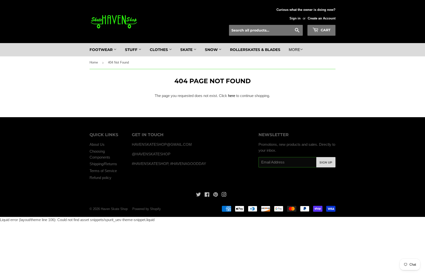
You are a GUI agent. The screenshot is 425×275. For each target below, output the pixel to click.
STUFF (131, 49)
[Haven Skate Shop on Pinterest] (215, 195)
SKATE (187, 49)
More (294, 50)
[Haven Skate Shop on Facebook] (207, 195)
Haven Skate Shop (114, 209)
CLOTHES (159, 49)
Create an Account (321, 18)
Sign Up (325, 162)
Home (94, 62)
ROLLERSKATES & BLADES (255, 49)
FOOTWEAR (102, 49)
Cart (325, 30)
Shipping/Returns (103, 164)
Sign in (295, 18)
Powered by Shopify (146, 209)
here (231, 96)
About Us (97, 144)
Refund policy (100, 178)
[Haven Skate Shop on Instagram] (224, 195)
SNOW (212, 49)
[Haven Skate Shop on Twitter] (198, 195)
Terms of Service (103, 171)
